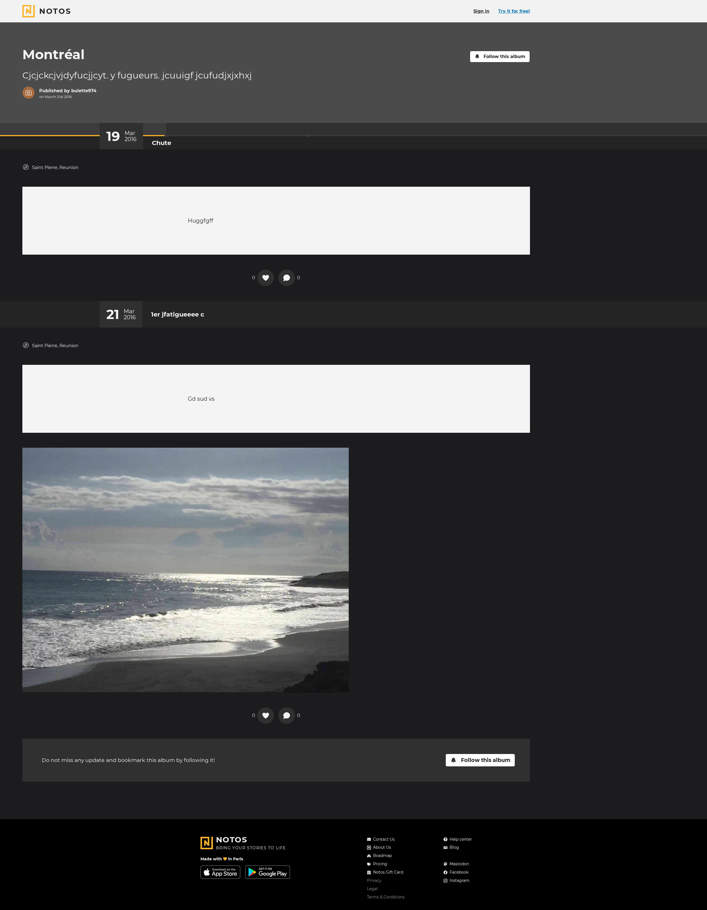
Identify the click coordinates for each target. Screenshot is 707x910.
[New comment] (286, 278)
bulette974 (83, 90)
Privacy (374, 880)
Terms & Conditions (386, 897)
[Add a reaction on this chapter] (265, 278)
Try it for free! (514, 11)
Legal (372, 888)
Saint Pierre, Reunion (55, 167)
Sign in (481, 11)
